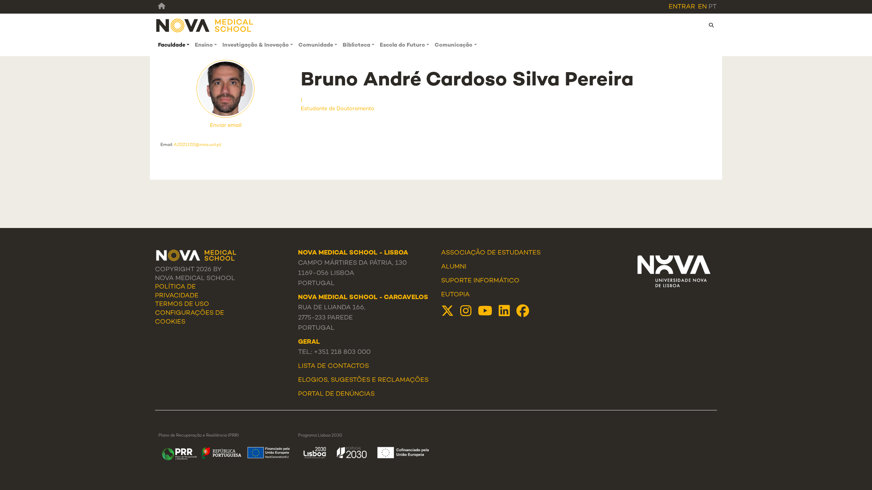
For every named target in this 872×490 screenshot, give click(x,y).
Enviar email (226, 126)
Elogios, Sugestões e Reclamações (363, 380)
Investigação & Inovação (255, 45)
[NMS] (205, 25)
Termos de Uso (182, 304)
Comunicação (453, 45)
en (702, 7)
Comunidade (315, 45)
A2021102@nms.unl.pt (197, 145)
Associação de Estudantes (491, 253)
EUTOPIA (455, 295)
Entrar (682, 7)
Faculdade (171, 45)
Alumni (453, 267)
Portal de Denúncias (336, 394)
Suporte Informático (480, 281)
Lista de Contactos (333, 366)
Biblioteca (356, 45)
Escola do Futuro (402, 45)
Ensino (204, 45)
